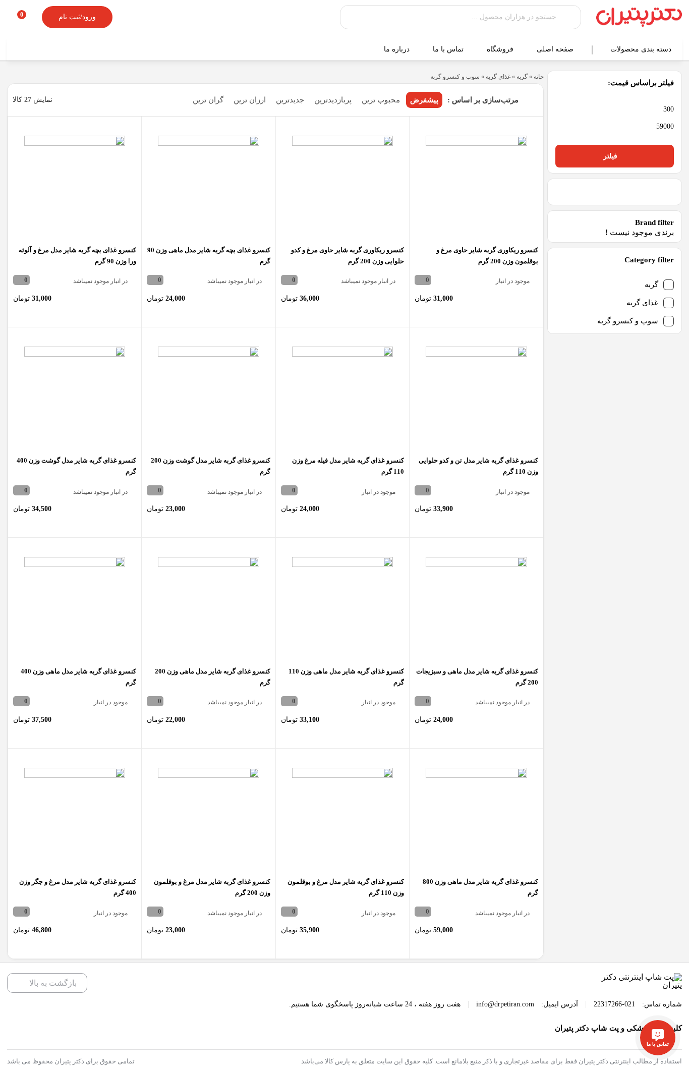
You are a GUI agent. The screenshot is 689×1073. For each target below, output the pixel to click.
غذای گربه (642, 303)
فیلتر (610, 156)
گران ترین (208, 100)
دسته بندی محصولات (641, 49)
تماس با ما (449, 49)
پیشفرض (424, 100)
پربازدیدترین (333, 100)
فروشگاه (501, 49)
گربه (651, 284)
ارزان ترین (250, 100)
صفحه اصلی (556, 49)
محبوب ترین (381, 100)
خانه (539, 76)
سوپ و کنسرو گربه (627, 321)
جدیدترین (290, 100)
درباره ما (398, 49)
